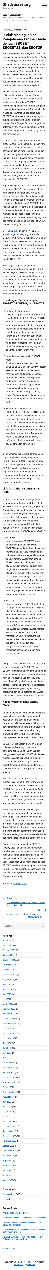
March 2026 (8, 945)
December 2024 (9, 1019)
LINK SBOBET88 (11, 231)
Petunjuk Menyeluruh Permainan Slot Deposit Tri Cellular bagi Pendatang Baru (23, 1238)
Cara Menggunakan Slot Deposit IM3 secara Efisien (24, 1218)
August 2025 (8, 979)
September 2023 (10, 1092)
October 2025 (8, 970)
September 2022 (10, 1151)
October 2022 (8, 1146)
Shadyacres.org (26, 1262)
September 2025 (10, 974)
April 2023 (7, 1116)
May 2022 (7, 1170)
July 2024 (7, 1043)
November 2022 (9, 1141)
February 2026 (9, 950)
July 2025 (7, 984)
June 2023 (7, 1107)
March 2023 (8, 1121)
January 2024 (9, 1072)
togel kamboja (9, 1248)
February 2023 (9, 1126)
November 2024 (9, 1023)
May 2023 (7, 1111)
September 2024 (10, 1033)
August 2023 (8, 1097)
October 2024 (8, 1028)
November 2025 (9, 965)
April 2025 (7, 999)
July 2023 (7, 1102)
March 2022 (8, 1180)
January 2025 (9, 1014)
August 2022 (8, 1156)
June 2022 (7, 1165)
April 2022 (7, 1175)
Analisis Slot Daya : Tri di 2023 (15, 1213)
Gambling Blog (20, 883)
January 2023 (9, 1131)
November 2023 (9, 1082)
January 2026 (9, 955)
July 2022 (7, 1160)
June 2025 (7, 989)
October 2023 (8, 1087)
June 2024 (7, 1048)
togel (5, 1199)
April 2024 (7, 1058)
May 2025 (7, 994)
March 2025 (8, 1004)
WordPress (18, 1265)
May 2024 (7, 1053)
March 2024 (8, 1063)
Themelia (31, 1265)
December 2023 (9, 1077)
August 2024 (8, 1038)
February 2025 (9, 1009)
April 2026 (7, 940)
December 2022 (9, 1136)
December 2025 (9, 960)
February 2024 (9, 1067)
